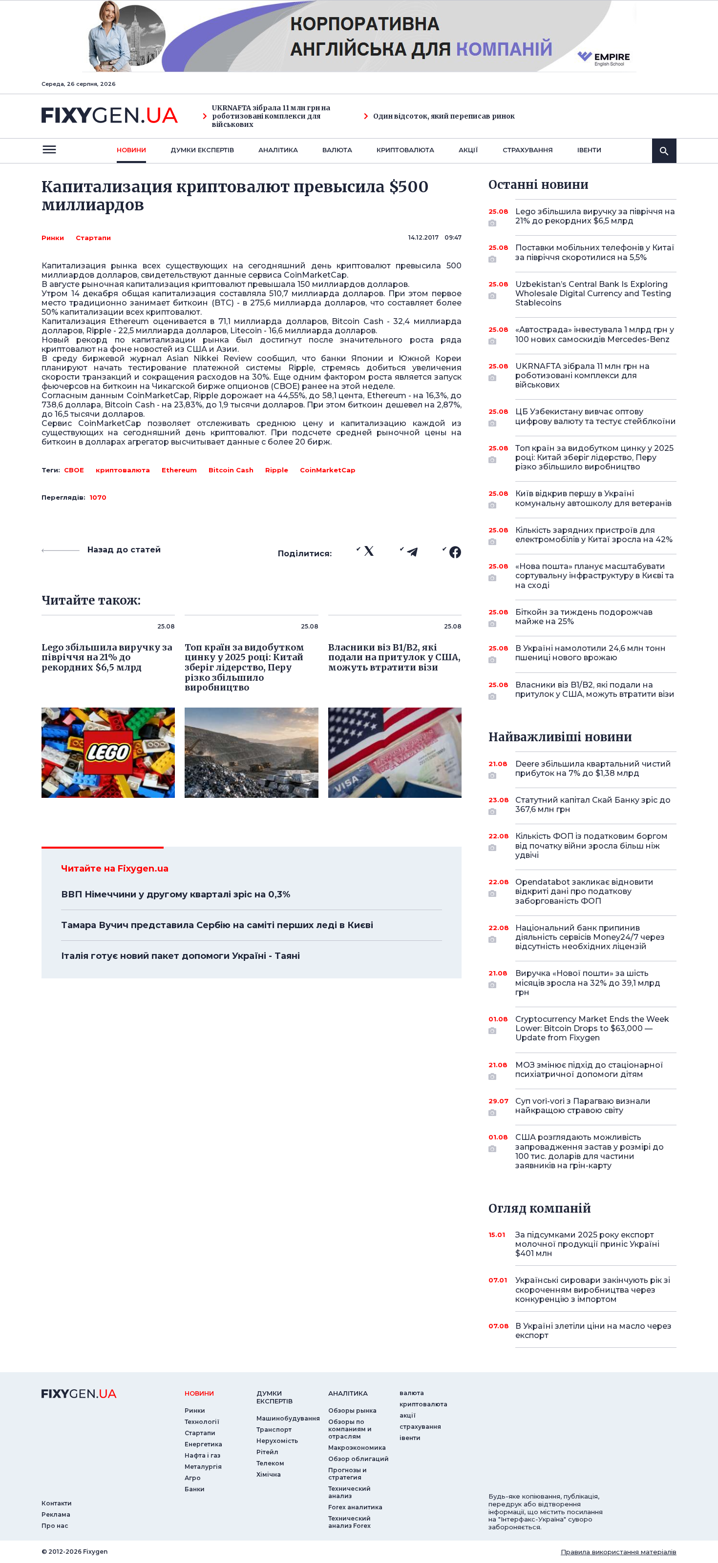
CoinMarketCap (328, 470)
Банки (195, 1489)
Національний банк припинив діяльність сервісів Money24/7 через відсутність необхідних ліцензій (590, 937)
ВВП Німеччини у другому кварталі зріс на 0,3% (175, 894)
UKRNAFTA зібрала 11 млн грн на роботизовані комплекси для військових (271, 116)
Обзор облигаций (358, 1458)
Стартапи (93, 238)
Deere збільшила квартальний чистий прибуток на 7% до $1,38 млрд (593, 768)
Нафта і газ (202, 1455)
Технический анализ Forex (349, 1522)
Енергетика (203, 1444)
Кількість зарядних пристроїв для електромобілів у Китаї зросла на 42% (594, 535)
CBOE (74, 470)
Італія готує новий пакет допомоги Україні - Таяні (180, 956)
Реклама (56, 1514)
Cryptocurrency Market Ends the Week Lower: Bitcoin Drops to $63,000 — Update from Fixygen (592, 1028)
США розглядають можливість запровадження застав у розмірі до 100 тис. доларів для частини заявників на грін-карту (589, 1151)
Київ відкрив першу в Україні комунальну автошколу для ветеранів (593, 498)
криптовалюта (405, 150)
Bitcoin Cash (231, 470)
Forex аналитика (355, 1507)
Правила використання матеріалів (618, 1552)
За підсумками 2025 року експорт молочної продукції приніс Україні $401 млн (587, 1244)
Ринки (53, 238)
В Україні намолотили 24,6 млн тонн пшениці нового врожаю (590, 653)
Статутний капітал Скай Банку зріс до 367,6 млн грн (593, 804)
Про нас (55, 1525)
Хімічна (268, 1474)
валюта (337, 150)
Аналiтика (278, 150)
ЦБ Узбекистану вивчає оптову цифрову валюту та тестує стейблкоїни (595, 416)
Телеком (270, 1463)
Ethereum (179, 470)
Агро (193, 1478)
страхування (528, 150)
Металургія (203, 1466)
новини (131, 150)
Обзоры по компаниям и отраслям (350, 1429)
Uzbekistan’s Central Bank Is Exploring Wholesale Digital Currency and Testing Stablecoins (593, 293)
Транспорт (274, 1429)
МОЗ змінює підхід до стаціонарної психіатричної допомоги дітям (589, 1069)
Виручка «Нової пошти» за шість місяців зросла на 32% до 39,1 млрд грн (587, 982)
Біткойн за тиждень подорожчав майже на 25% (584, 617)
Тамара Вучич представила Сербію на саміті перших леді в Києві (217, 925)
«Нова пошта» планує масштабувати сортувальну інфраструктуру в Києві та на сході (594, 575)
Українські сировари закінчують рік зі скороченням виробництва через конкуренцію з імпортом (592, 1289)
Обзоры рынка (352, 1410)
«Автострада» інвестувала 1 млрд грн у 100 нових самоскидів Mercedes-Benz (594, 334)
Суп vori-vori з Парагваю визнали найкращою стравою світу (583, 1105)
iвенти (589, 150)
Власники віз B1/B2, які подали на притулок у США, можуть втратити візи (595, 689)
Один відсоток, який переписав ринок (444, 116)
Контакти (57, 1503)
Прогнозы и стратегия (347, 1473)
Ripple (276, 470)
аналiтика (348, 1393)
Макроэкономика (357, 1447)
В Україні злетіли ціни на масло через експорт (593, 1330)
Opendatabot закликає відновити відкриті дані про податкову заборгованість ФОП (584, 891)
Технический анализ (349, 1492)
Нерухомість (277, 1440)
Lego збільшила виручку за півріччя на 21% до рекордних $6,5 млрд (595, 216)
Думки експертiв (202, 150)
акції (468, 150)
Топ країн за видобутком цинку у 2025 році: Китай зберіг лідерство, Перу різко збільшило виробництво (594, 457)
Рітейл (267, 1452)
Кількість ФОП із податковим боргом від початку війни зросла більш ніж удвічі (591, 845)
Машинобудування (288, 1418)
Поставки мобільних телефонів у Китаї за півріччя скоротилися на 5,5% (595, 252)
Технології (202, 1421)
